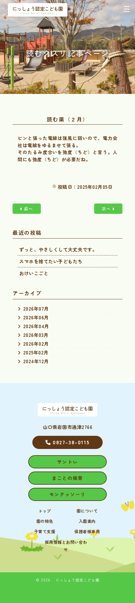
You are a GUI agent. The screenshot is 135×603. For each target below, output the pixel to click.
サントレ (67, 461)
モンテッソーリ (67, 494)
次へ (106, 209)
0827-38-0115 (70, 442)
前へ (28, 209)
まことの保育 (67, 478)
